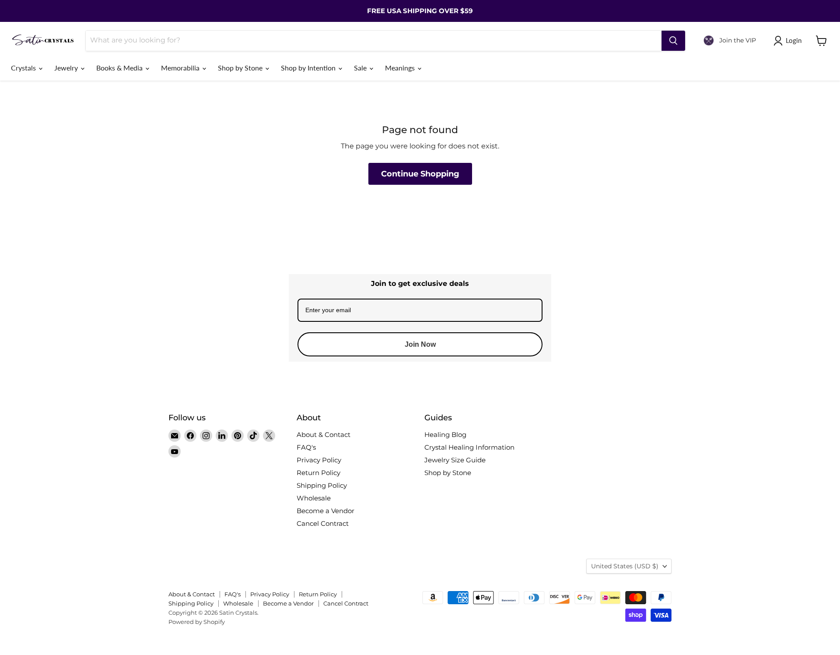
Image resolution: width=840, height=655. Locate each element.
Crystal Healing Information (469, 447)
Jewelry (67, 67)
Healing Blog (445, 434)
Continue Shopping (420, 174)
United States (624, 566)
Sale (361, 67)
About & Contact (323, 434)
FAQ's (306, 447)
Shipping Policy (322, 485)
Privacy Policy (319, 460)
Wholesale (314, 498)
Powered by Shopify (196, 621)
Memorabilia (181, 67)
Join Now (420, 344)
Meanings (400, 67)
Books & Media (120, 67)
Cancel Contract (323, 523)
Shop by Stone (241, 67)
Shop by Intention (309, 67)
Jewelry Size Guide (455, 460)
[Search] (673, 41)
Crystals (24, 67)
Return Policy (318, 472)
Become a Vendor (325, 511)
